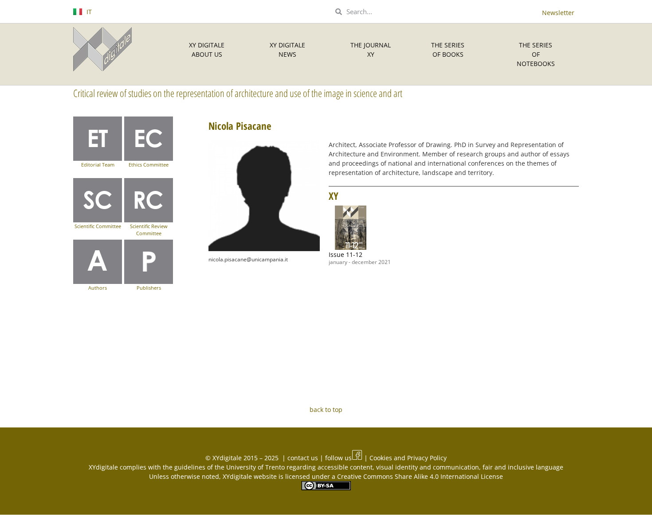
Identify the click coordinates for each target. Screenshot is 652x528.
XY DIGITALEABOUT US (206, 49)
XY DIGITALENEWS (287, 49)
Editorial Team (97, 164)
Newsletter (558, 12)
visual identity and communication (427, 467)
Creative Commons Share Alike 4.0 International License (420, 476)
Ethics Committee (149, 164)
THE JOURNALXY (370, 49)
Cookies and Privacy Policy (408, 458)
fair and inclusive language (523, 467)
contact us (303, 458)
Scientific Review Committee (149, 230)
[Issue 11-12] (351, 228)
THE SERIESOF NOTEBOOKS (536, 54)
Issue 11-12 (345, 254)
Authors (97, 287)
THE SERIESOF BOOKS (447, 49)
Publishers (149, 287)
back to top (326, 409)
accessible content (345, 467)
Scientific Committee (98, 226)
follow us (338, 458)
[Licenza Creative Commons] (326, 488)
